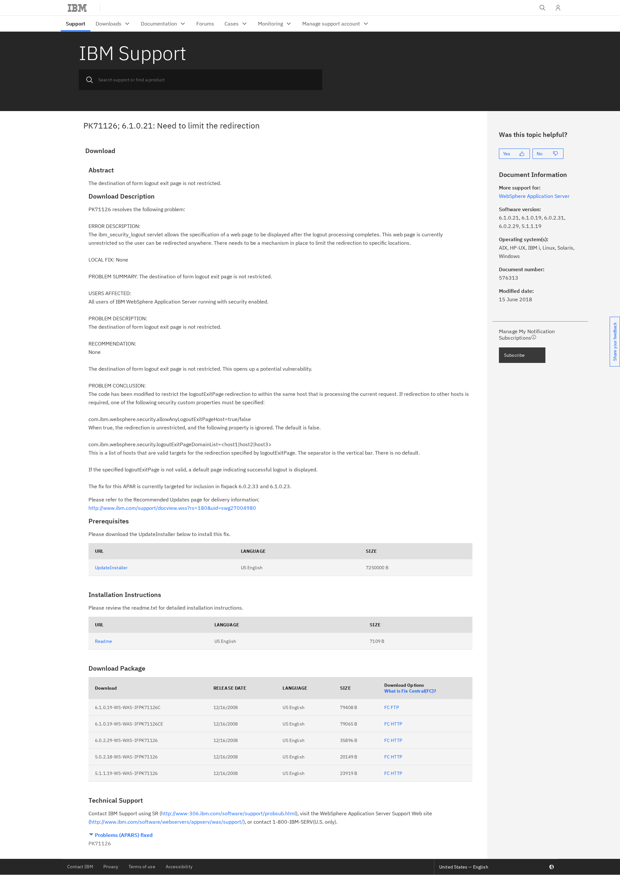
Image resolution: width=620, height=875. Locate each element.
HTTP (396, 724)
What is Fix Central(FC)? (410, 691)
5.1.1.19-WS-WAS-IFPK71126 (126, 773)
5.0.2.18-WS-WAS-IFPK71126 (126, 757)
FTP (394, 707)
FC (387, 707)
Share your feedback (615, 341)
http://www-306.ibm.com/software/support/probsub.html (228, 813)
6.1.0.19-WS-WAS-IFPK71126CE (129, 724)
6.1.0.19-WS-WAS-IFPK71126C (127, 707)
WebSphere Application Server (534, 196)
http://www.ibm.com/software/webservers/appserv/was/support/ (166, 821)
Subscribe (514, 355)
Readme (103, 641)
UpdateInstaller (111, 568)
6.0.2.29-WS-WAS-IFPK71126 (126, 740)
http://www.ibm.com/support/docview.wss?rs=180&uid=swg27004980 (172, 508)
